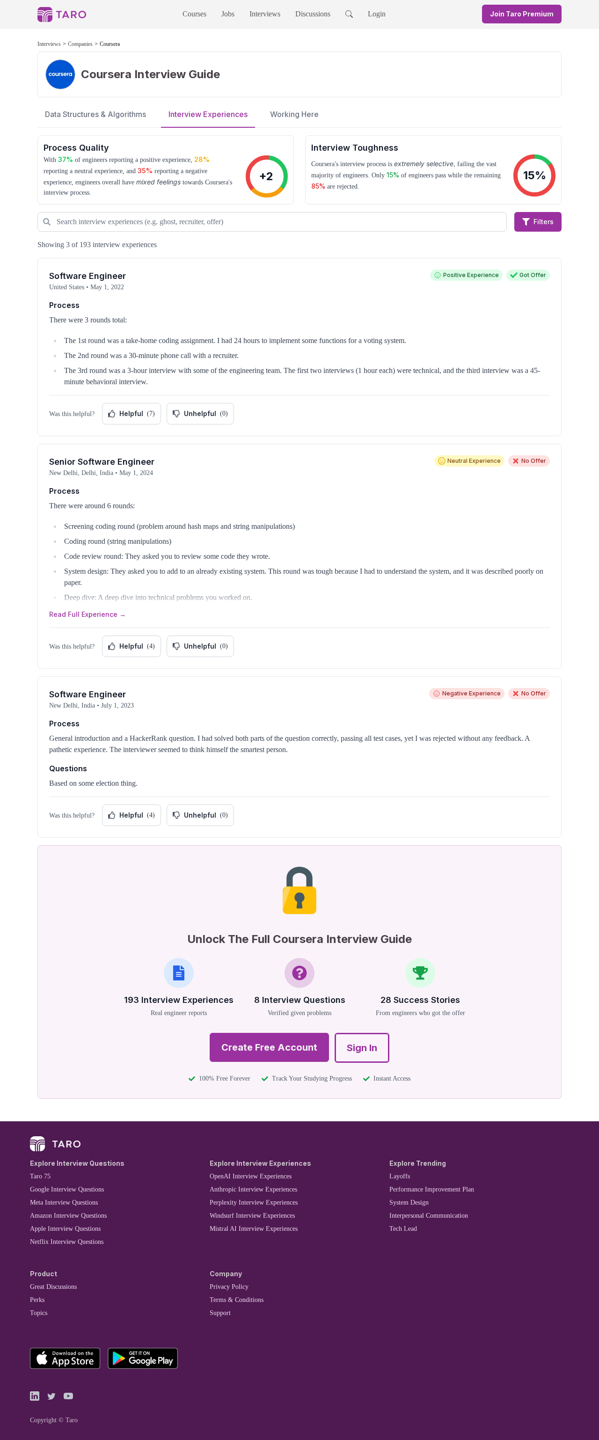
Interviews (264, 14)
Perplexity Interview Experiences (254, 1202)
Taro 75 (40, 1176)
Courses (194, 14)
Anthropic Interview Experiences (253, 1189)
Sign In (362, 1047)
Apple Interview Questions (65, 1228)
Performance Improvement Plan (431, 1189)
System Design (409, 1202)
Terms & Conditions (236, 1299)
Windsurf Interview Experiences (252, 1215)
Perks (37, 1299)
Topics (38, 1312)
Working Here (294, 114)
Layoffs (399, 1176)
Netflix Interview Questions (66, 1241)
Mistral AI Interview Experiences (254, 1228)
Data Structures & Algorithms (95, 114)
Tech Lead (403, 1228)
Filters (543, 222)
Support (220, 1312)
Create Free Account (269, 1047)
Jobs (227, 14)
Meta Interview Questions (64, 1202)
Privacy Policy (229, 1286)
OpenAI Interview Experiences (251, 1176)
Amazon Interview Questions (68, 1215)
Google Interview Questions (67, 1189)
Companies (80, 44)
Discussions (312, 14)
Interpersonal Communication (428, 1215)
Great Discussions (53, 1286)
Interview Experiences (208, 114)
